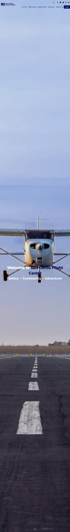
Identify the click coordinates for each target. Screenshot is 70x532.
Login (66, 7)
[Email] (68, 2)
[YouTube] (66, 2)
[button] (2, 266)
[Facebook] (57, 2)
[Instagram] (60, 2)
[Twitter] (63, 2)
